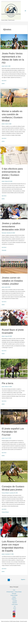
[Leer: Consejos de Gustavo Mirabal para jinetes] (13, 471)
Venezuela (4, 232)
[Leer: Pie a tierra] (13, 368)
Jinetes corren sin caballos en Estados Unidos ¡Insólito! (12, 280)
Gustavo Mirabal (5, 492)
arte (14, 606)
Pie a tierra (7, 383)
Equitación (15, 602)
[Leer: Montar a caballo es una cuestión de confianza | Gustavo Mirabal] (13, 97)
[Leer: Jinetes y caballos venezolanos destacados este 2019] (13, 211)
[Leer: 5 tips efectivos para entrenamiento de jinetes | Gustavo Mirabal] (13, 155)
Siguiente (23, 579)
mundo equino (15, 604)
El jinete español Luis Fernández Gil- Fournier (13, 431)
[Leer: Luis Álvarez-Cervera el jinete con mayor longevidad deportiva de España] (13, 527)
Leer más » (4, 80)
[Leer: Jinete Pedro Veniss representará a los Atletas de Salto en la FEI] (13, 41)
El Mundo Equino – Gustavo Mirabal (14, 591)
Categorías (14, 598)
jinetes (3, 66)
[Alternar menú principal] (25, 10)
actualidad (15, 600)
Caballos (14, 597)
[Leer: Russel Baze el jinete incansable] (13, 317)
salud (15, 609)
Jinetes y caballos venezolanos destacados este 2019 (13, 226)
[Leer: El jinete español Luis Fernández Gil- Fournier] (13, 416)
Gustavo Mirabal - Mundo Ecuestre (7, 20)
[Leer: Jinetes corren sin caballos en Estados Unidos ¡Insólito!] (13, 264)
